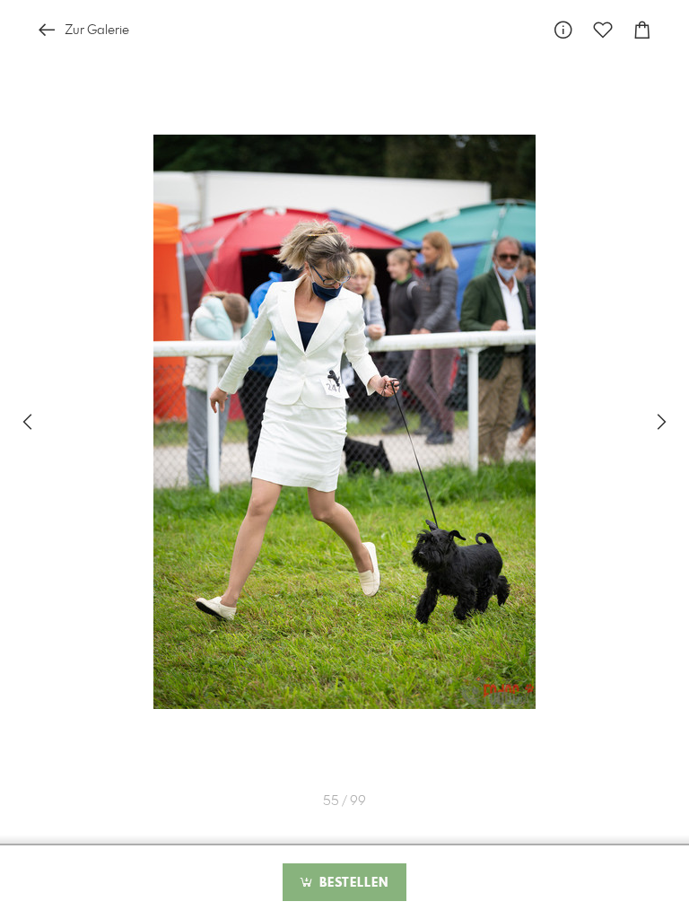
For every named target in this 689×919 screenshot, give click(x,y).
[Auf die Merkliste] (603, 30)
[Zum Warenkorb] (642, 30)
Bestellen (351, 883)
